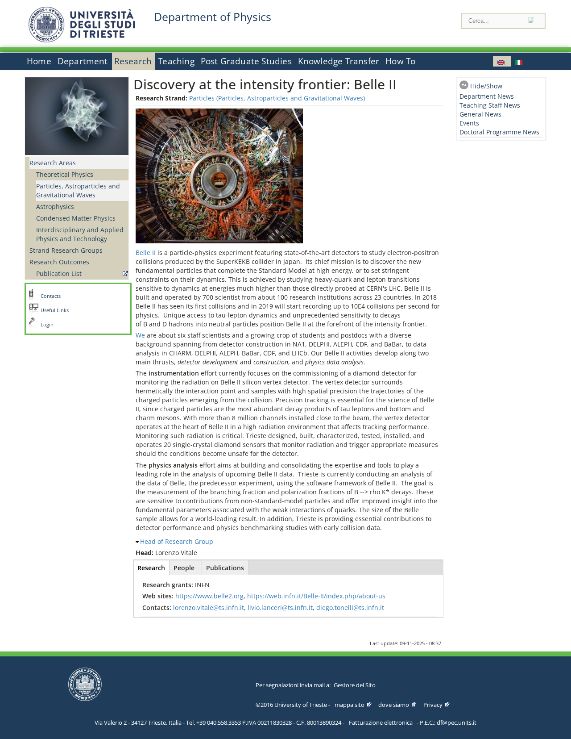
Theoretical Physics (64, 174)
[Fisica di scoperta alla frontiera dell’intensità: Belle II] (520, 61)
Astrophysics (55, 206)
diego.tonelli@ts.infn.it (350, 607)
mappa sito (349, 705)
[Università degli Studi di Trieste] (82, 40)
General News (480, 114)
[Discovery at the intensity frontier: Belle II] (502, 61)
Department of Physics (212, 16)
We (140, 335)
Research (133, 61)
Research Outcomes (59, 262)
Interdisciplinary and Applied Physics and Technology (80, 234)
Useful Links (55, 310)
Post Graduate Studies (246, 61)
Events (469, 123)
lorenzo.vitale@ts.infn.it (208, 607)
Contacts (51, 296)
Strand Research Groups (66, 250)
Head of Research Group (176, 541)
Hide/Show (486, 86)
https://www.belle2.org (209, 596)
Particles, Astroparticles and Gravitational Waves (78, 190)
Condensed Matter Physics (76, 218)
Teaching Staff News (489, 105)
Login (47, 324)
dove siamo (393, 705)
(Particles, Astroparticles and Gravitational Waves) (290, 98)
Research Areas (52, 163)
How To (400, 61)
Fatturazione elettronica (381, 722)
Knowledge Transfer (338, 61)
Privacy (433, 705)
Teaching (176, 61)
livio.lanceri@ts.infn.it (280, 607)
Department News (486, 96)
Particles (202, 98)
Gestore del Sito (355, 685)
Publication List (59, 273)
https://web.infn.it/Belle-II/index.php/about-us (316, 596)
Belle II (146, 252)
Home (39, 61)
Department (83, 61)
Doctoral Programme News (499, 132)
